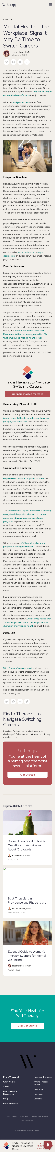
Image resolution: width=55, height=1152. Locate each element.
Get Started (27, 774)
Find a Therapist (11, 1077)
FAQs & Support (11, 1117)
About (6, 1086)
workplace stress (21, 102)
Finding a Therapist (43, 1077)
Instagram (38, 1089)
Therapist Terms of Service (39, 1117)
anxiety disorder (26, 252)
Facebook (38, 1094)
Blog (5, 1098)
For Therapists (10, 1103)
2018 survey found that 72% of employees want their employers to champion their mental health (27, 622)
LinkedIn (38, 1098)
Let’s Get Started (27, 1025)
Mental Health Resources (10, 1092)
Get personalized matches (27, 393)
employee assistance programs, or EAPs (23, 478)
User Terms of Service (27, 1121)
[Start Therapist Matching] (48, 1145)
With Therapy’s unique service (18, 668)
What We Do (9, 1082)
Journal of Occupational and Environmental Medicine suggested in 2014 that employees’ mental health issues (25, 334)
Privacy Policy (24, 1117)
